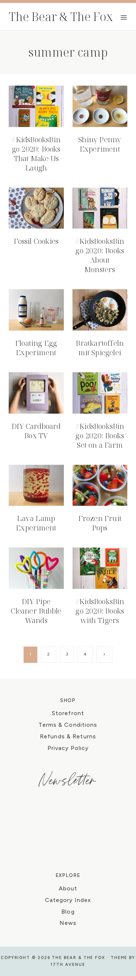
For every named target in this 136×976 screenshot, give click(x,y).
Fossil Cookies (36, 241)
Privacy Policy (68, 748)
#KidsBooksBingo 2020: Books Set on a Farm (99, 435)
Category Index (68, 900)
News (68, 922)
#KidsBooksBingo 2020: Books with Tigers (99, 610)
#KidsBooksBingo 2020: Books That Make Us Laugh (36, 154)
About (68, 888)
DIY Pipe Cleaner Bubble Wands (36, 610)
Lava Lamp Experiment (36, 523)
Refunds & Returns (68, 736)
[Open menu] (123, 17)
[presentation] (36, 106)
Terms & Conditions (67, 724)
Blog (67, 911)
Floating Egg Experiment (36, 347)
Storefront (68, 713)
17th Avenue (68, 964)
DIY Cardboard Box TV (36, 430)
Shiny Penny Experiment (99, 144)
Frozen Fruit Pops (99, 523)
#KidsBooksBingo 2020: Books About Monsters (99, 255)
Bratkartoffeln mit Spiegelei (100, 347)
